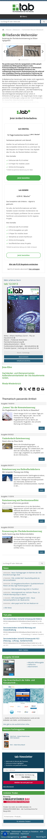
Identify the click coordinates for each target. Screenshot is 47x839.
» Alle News (7, 608)
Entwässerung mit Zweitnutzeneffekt (20, 500)
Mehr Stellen (23, 650)
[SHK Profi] (7, 737)
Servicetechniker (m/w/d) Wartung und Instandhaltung (19, 628)
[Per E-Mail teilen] (38, 389)
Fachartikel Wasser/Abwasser (33, 30)
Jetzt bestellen (23, 178)
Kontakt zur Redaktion (30, 831)
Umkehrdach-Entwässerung (16, 438)
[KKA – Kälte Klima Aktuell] (7, 745)
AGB (41, 831)
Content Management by (10, 837)
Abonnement (23, 357)
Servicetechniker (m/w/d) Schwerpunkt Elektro (22, 619)
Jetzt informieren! (8, 786)
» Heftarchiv (31, 664)
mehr (42, 428)
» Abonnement (32, 667)
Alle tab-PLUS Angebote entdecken (23, 264)
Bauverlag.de (41, 837)
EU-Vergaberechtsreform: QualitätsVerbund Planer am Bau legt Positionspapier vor (23, 585)
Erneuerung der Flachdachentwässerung (22, 531)
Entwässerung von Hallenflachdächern (21, 469)
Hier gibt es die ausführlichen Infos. (16, 724)
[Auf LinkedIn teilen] (34, 390)
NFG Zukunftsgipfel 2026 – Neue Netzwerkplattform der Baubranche (19, 599)
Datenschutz (14, 834)
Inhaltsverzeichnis (23, 361)
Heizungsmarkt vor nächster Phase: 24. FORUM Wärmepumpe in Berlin (21, 593)
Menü (24, 16)
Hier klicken (26, 777)
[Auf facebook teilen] (21, 390)
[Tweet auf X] (25, 390)
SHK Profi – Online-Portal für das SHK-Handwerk (20, 737)
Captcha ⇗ (32, 779)
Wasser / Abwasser (13, 30)
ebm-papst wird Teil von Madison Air (20, 603)
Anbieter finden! (24, 821)
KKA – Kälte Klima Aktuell (17, 745)
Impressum (25, 834)
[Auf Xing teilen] (29, 390)
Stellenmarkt (16, 831)
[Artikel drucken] (42, 389)
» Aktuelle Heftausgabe (35, 662)
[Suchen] (44, 21)
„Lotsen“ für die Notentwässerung (18, 407)
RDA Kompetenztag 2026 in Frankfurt (21, 589)
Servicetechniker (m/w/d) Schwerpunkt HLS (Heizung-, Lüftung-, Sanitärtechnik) (21, 639)
